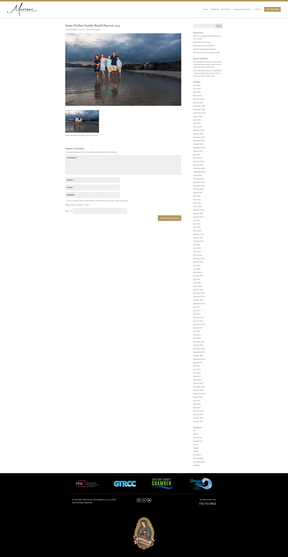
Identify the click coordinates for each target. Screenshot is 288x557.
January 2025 (198, 134)
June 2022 (196, 196)
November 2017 (199, 297)
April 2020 (197, 252)
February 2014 (198, 411)
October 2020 (198, 241)
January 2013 (198, 421)
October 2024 (198, 144)
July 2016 (196, 331)
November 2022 (199, 186)
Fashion (196, 448)
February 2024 (198, 161)
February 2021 (198, 234)
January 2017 (198, 321)
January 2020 (198, 262)
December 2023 (199, 168)
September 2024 (199, 148)
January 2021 (198, 238)
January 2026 (198, 103)
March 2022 (197, 206)
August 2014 (197, 397)
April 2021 (197, 227)
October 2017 (198, 300)
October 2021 (198, 217)
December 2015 (199, 349)
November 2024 (199, 141)
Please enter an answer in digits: (77, 205)
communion (197, 437)
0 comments (95, 30)
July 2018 (196, 279)
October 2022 (198, 189)
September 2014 (199, 394)
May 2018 (197, 283)
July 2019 (196, 265)
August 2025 (197, 116)
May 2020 (197, 248)
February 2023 (198, 179)
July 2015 (196, 366)
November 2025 (199, 109)
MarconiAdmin (73, 30)
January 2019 (198, 276)
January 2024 (198, 165)
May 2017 (197, 314)
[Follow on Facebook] (144, 500)
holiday (196, 451)
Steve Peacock (198, 71)
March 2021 (197, 231)
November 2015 (199, 352)
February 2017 (198, 317)
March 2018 (197, 286)
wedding (196, 465)
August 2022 (197, 193)
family (195, 444)
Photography (198, 458)
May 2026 (197, 89)
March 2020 (197, 255)
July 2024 (196, 155)
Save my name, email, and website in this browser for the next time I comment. (98, 201)
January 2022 (198, 213)
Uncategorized (199, 462)
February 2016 (198, 342)
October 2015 (198, 356)
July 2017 (196, 307)
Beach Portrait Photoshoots (203, 46)
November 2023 (199, 172)
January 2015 (198, 383)
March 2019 (197, 272)
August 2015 (197, 362)
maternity (197, 455)
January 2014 (198, 414)
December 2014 (199, 387)
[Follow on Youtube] (149, 500)
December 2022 (199, 182)
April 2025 (197, 123)
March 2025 (197, 127)
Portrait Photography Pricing (204, 49)
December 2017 (199, 293)
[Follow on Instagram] (139, 500)
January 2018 (198, 290)
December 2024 (199, 137)
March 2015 (197, 380)
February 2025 (198, 130)
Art (194, 431)
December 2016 (199, 324)
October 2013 (198, 418)
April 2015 (197, 376)
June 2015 (196, 369)
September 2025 (199, 113)
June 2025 (196, 120)
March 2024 (197, 158)
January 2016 (198, 345)
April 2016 (197, 338)
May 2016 (197, 335)
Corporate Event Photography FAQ (206, 53)
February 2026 (198, 99)
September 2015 (199, 359)
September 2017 (199, 304)
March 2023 (197, 175)
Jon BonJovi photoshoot (202, 42)
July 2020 (196, 245)
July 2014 (196, 401)
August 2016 (197, 328)
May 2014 (197, 404)
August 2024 (197, 151)
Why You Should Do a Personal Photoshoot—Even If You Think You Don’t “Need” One (207, 64)
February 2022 (198, 210)
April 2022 (197, 203)
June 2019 (196, 269)
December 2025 (199, 106)
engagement (198, 441)
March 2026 (197, 96)
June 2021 (196, 224)
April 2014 (197, 408)
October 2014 (198, 390)
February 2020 (198, 258)
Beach (195, 434)
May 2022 (197, 200)
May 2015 (197, 373)
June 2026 (196, 85)
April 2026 (197, 92)
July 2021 (196, 220)
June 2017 (196, 310)
